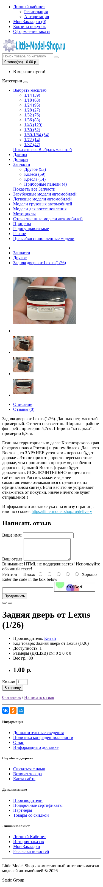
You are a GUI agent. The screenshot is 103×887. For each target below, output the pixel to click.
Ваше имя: (12, 535)
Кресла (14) (35, 179)
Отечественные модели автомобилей (48, 218)
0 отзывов (11, 697)
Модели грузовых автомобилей (42, 204)
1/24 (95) (32, 105)
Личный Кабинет (29, 836)
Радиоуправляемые (31, 228)
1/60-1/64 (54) (36, 134)
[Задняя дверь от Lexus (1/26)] (44, 330)
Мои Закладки (26, 846)
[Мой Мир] (21, 710)
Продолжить (14, 596)
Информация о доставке (36, 747)
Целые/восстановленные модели (43, 238)
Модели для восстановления (39, 209)
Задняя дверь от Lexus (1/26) (39, 262)
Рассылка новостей (31, 851)
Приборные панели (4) (45, 184)
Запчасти (21, 164)
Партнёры (22, 810)
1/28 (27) (32, 110)
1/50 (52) (32, 129)
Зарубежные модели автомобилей (45, 194)
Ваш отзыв (12, 559)
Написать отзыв (39, 697)
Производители (28, 800)
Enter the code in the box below (29, 579)
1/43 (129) (33, 124)
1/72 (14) (32, 139)
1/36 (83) (32, 120)
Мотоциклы (24, 213)
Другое (20, 257)
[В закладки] (4, 603)
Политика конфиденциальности (43, 737)
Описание (22, 404)
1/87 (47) (32, 144)
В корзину (12, 688)
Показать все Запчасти (34, 189)
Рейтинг (10, 574)
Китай (50, 638)
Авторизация (36, 16)
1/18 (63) (32, 100)
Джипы (20, 154)
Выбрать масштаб (29, 90)
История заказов (28, 841)
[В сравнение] (10, 603)
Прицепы (22, 223)
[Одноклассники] (13, 710)
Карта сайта (24, 778)
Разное (19, 233)
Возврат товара (27, 773)
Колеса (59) (34, 174)
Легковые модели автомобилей (42, 199)
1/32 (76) (32, 115)
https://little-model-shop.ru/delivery (62, 511)
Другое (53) (35, 169)
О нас (18, 742)
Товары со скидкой (31, 815)
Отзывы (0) (23, 409)
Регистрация (36, 11)
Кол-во (8, 681)
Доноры (20, 159)
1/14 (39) (32, 95)
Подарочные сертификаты (38, 805)
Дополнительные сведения (38, 732)
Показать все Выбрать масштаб (42, 149)
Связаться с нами (29, 768)
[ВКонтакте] (5, 710)
